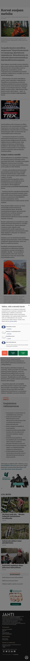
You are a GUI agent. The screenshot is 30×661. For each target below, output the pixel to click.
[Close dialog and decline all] (29, 305)
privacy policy (13, 321)
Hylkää (4, 353)
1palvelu (8, 338)
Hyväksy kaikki (23, 353)
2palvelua (8, 328)
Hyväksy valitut (13, 353)
